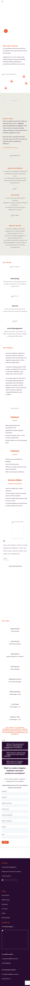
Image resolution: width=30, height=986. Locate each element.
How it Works (5, 895)
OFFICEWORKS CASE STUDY (10, 147)
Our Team (4, 909)
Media (3, 913)
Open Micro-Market (15, 168)
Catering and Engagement (9, 867)
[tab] (15, 746)
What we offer (6, 900)
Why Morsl (5, 904)
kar (4, 974)
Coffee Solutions (6, 876)
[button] (27, 1)
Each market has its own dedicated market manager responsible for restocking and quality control (14, 284)
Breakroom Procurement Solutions (11, 871)
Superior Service (15, 226)
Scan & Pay (15, 195)
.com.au (16, 974)
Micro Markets (6, 917)
